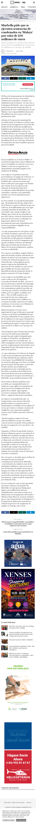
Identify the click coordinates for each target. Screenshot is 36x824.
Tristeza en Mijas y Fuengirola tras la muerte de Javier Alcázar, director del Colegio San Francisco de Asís (20, 634)
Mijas (23, 7)
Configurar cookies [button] (8, 820)
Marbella (14, 7)
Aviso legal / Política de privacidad (14, 802)
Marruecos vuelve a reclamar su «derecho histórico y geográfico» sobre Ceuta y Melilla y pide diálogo (21, 655)
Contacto (28, 802)
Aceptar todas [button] (21, 820)
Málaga (4, 7)
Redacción (10, 51)
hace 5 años (19, 51)
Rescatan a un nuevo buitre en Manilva (21, 640)
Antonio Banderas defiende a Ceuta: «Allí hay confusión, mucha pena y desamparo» (21, 648)
